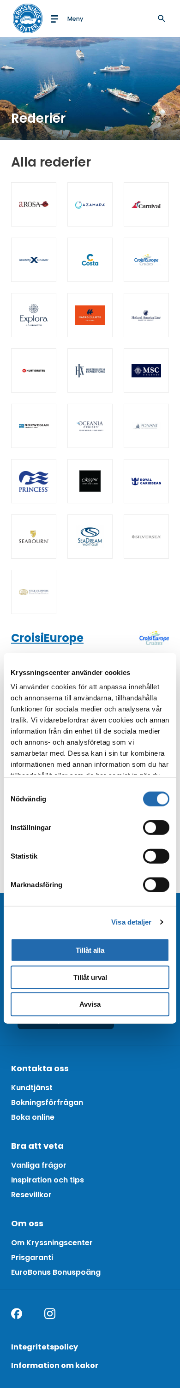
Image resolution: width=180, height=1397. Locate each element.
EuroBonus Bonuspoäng (56, 1272)
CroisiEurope (47, 637)
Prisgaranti (32, 1257)
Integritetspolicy (44, 1347)
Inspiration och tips (47, 1180)
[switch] (156, 827)
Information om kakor (54, 1365)
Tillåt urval (90, 977)
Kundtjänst (32, 1087)
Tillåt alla (90, 950)
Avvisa (90, 1004)
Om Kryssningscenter (52, 1242)
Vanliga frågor (38, 1165)
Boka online (32, 1117)
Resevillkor (31, 1194)
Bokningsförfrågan (47, 1102)
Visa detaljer (131, 922)
